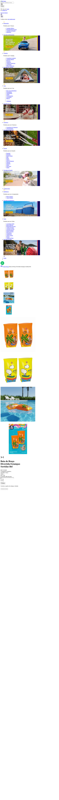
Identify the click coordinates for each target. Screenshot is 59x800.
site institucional (11, 19)
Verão (4, 266)
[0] (2, 16)
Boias (7, 266)
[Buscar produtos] (2, 4)
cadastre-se (4, 10)
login (8, 9)
